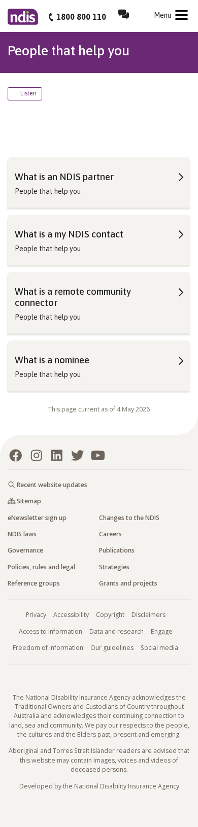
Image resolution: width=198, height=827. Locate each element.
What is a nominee (52, 360)
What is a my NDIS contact (69, 234)
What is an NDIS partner (64, 176)
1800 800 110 (81, 16)
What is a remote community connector (73, 297)
